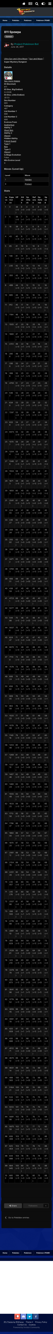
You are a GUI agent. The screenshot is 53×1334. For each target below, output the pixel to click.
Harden (28, 179)
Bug (6, 146)
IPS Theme (8, 1322)
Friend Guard (10, 141)
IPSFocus (20, 1322)
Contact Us (22, 1325)
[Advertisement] (26, 1287)
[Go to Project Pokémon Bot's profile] (6, 45)
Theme (29, 1322)
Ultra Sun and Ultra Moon (16, 59)
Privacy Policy (41, 1322)
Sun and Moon (36, 59)
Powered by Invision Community (26, 1327)
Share (14, 1205)
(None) (7, 136)
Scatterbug (9, 125)
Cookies (32, 1325)
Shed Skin (8, 130)
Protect (28, 184)
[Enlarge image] (8, 75)
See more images (12, 81)
